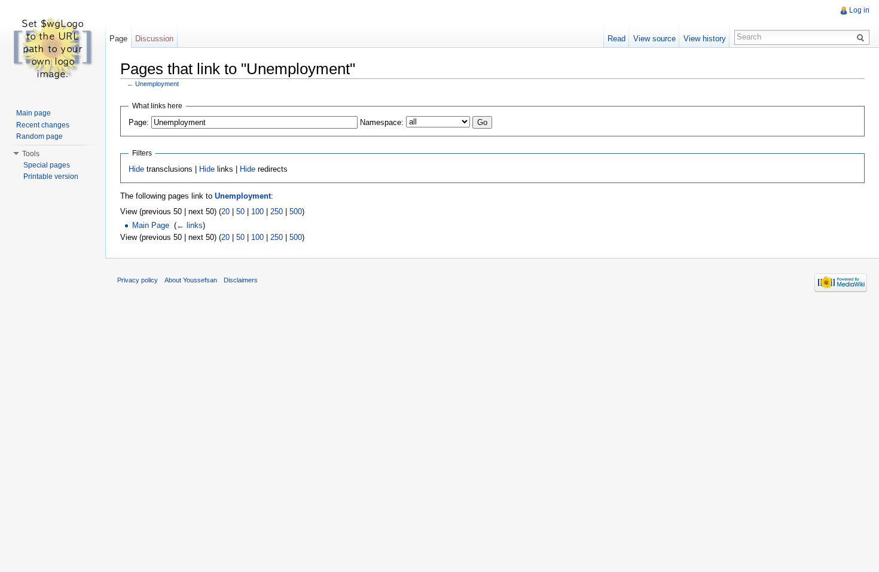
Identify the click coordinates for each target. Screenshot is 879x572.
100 (257, 211)
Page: (139, 122)
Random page (39, 136)
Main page (33, 113)
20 (225, 211)
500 (295, 211)
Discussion (154, 38)
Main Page (150, 225)
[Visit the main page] (52, 48)
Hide (136, 169)
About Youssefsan (190, 280)
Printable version (50, 176)
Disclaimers (241, 280)
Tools (30, 154)
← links (189, 225)
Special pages (46, 165)
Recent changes (42, 125)
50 (240, 211)
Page (118, 38)
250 (276, 211)
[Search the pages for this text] (862, 37)
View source (654, 38)
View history (704, 38)
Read (616, 38)
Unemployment (157, 83)
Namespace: (382, 122)
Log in (859, 10)
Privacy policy (137, 280)
